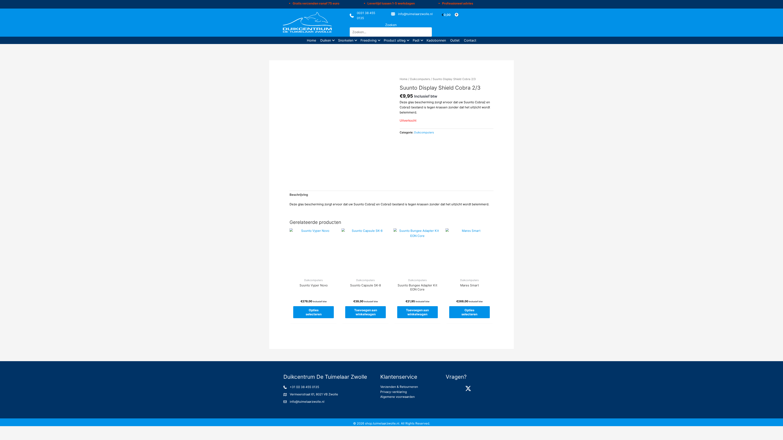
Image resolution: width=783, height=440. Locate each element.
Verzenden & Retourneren (399, 387)
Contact (470, 40)
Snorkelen (345, 40)
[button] (333, 40)
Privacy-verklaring (393, 392)
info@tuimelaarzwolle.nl (415, 14)
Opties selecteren (314, 312)
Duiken (325, 40)
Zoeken (391, 25)
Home (311, 40)
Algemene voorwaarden (397, 397)
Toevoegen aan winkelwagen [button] (365, 312)
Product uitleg (395, 40)
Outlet (455, 40)
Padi (416, 40)
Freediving (369, 40)
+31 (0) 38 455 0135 (304, 387)
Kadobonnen (436, 40)
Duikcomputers (420, 79)
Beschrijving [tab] (299, 195)
